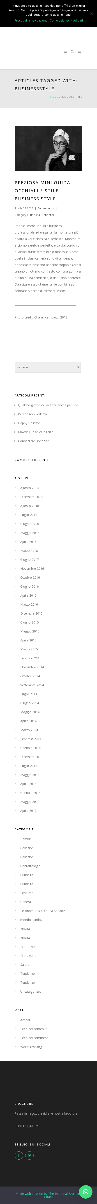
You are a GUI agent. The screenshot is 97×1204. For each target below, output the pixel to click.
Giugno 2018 (29, 524)
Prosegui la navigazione (31, 20)
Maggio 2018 (29, 533)
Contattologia (30, 866)
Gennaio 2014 (30, 748)
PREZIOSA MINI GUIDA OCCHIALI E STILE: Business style (42, 191)
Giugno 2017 (29, 559)
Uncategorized (31, 991)
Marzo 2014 (29, 730)
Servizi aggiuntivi (27, 1126)
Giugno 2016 (29, 586)
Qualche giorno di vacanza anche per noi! (48, 405)
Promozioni (28, 946)
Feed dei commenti (34, 1038)
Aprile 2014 (28, 721)
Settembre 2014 (32, 685)
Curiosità (34, 215)
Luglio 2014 (28, 694)
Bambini (26, 839)
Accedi (25, 1020)
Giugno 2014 (29, 703)
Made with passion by (49, 1195)
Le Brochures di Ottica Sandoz (42, 911)
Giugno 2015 (29, 622)
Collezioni (27, 848)
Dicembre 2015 (31, 613)
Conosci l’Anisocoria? (33, 441)
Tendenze (48, 215)
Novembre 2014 (32, 667)
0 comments (46, 208)
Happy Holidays (29, 423)
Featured (26, 893)
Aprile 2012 (28, 810)
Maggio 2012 (29, 801)
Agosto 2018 (29, 506)
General (26, 902)
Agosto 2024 (29, 488)
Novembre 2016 (32, 568)
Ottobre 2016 (30, 577)
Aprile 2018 (28, 541)
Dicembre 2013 (31, 757)
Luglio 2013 (28, 766)
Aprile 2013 (28, 784)
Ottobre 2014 (30, 676)
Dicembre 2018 (31, 497)
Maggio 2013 (29, 775)
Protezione (28, 955)
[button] (85, 1192)
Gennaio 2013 (30, 792)
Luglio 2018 (28, 515)
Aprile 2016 (28, 595)
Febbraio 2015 (30, 658)
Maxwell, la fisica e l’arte (35, 432)
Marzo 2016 (29, 604)
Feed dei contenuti (33, 1029)
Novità (25, 929)
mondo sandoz (31, 920)
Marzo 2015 (29, 649)
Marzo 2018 (29, 550)
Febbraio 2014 (30, 739)
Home (54, 96)
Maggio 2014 (29, 712)
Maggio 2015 (29, 631)
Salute (24, 964)
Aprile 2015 (28, 640)
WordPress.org (31, 1047)
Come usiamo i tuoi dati (66, 20)
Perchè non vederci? (32, 414)
